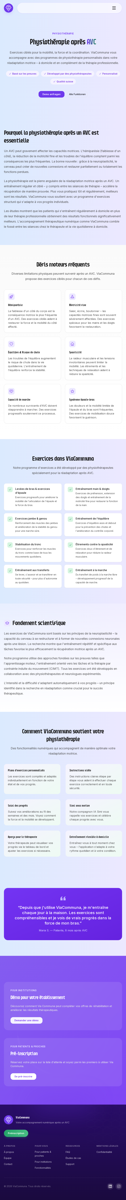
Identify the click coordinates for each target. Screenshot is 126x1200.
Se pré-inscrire (23, 1076)
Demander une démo (26, 1020)
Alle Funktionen (77, 94)
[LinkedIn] (110, 1186)
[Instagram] (119, 1186)
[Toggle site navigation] (114, 8)
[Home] (8, 8)
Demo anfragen (51, 94)
